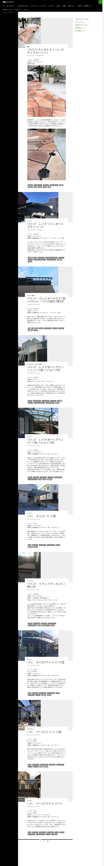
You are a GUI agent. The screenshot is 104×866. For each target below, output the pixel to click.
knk (39, 304)
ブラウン (55, 328)
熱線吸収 (59, 259)
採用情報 (79, 5)
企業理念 (58, 5)
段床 (39, 625)
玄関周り (30, 187)
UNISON (30, 185)
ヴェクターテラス (50, 402)
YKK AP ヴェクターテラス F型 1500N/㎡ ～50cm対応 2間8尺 (46, 300)
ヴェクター (61, 328)
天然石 (61, 185)
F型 (36, 328)
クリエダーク (50, 832)
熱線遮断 (50, 479)
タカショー (44, 623)
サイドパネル (52, 764)
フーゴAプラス (32, 834)
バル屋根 (59, 400)
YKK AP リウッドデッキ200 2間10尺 (46, 585)
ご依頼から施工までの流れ (22, 5)
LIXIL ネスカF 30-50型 (41, 516)
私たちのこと (26, 9)
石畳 (35, 187)
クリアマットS (48, 328)
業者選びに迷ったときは (7, 9)
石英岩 (40, 187)
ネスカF (58, 545)
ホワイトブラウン (52, 623)
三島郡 (40, 479)
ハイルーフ (53, 400)
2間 (29, 328)
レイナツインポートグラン (40, 259)
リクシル (38, 695)
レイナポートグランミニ (39, 402)
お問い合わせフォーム (10, 5)
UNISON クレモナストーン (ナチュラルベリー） (45, 51)
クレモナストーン (38, 185)
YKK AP (34, 257)
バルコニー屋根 (30, 295)
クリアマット (43, 477)
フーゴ (56, 832)
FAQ (3, 5)
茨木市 (45, 187)
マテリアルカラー (40, 834)
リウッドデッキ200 (32, 625)
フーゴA (62, 832)
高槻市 (36, 546)
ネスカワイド (31, 695)
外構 (28, 46)
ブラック (30, 259)
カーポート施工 (42, 5)
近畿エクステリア (8, 2)
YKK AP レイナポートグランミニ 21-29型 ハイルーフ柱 (45, 368)
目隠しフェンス (46, 625)
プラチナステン (58, 477)
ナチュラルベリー (54, 185)
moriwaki (40, 55)
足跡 (49, 187)
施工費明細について (88, 5)
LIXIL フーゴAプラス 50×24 (44, 803)
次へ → (49, 841)
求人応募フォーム (18, 9)
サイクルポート (30, 364)
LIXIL (30, 545)
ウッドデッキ (30, 581)
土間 (45, 479)
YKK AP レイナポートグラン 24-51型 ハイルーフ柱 (45, 441)
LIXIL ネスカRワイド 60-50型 (45, 662)
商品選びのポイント (72, 5)
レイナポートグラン (52, 259)
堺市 (41, 766)
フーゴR (30, 766)
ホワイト (30, 402)
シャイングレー (51, 545)
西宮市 (52, 625)
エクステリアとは (33, 5)
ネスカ (57, 693)
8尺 (33, 328)
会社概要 (64, 5)
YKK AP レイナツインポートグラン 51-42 (45, 225)
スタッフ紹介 (50, 5)
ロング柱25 (54, 834)
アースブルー (41, 257)
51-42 (30, 257)
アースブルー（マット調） (51, 257)
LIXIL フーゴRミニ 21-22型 (44, 731)
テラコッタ (46, 185)
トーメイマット (46, 400)
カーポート (29, 221)
